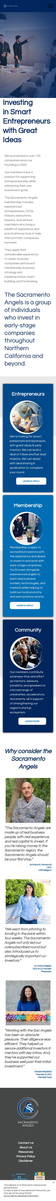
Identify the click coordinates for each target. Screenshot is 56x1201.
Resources (25, 1151)
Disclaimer (26, 1160)
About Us (26, 1147)
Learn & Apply (31, 481)
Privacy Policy (25, 1156)
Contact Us (26, 1142)
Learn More (32, 721)
